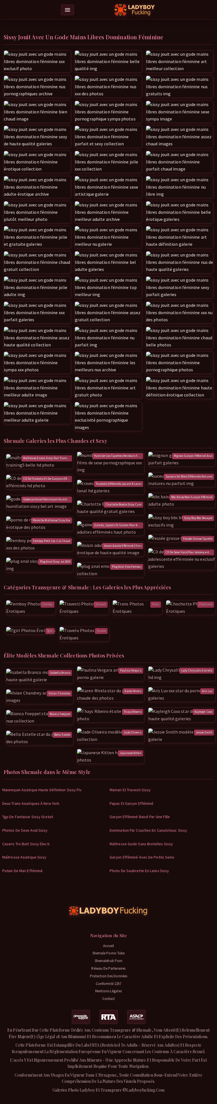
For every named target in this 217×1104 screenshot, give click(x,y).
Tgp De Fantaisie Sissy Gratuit (27, 816)
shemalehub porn (109, 960)
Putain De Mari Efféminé (22, 870)
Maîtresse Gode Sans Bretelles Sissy (141, 843)
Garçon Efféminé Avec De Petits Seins (142, 857)
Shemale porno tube (108, 953)
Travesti (101, 604)
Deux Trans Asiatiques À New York (30, 803)
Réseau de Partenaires (108, 968)
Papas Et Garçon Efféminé (131, 803)
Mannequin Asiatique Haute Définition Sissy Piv (42, 789)
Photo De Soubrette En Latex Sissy (139, 870)
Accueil (108, 945)
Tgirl (50, 631)
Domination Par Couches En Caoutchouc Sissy (148, 830)
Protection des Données (108, 976)
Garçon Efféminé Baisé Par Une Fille (140, 816)
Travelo (101, 631)
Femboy (47, 604)
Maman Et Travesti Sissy (130, 789)
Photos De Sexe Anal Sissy (25, 830)
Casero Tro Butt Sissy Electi (25, 843)
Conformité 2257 (108, 983)
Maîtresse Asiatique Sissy (24, 857)
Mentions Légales (108, 991)
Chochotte (205, 604)
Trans (155, 604)
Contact (108, 998)
